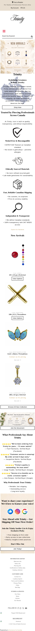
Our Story (17, 594)
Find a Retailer (18, 2)
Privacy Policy (17, 583)
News (17, 596)
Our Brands (17, 600)
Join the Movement (17, 428)
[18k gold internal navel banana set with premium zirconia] (17, 375)
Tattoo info (17, 563)
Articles (17, 598)
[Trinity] (17, 19)
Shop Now (17, 107)
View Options (17, 279)
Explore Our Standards (17, 229)
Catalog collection (17, 570)
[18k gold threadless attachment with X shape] (17, 294)
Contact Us (17, 576)
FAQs (17, 585)
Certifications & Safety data (17, 568)
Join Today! (17, 549)
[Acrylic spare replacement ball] (17, 255)
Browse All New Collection (17, 407)
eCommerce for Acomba (15, 630)
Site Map (17, 587)
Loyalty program (17, 579)
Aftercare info (17, 561)
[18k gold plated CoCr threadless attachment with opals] (17, 334)
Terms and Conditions (17, 581)
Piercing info (17, 565)
